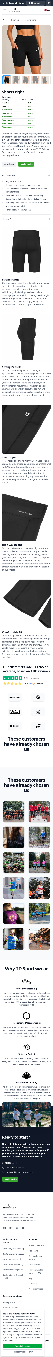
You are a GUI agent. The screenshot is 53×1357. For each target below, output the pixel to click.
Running (15, 20)
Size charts (33, 1251)
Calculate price (26, 164)
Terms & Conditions (11, 1307)
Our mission (34, 1283)
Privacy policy (9, 1302)
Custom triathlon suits (12, 1259)
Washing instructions (38, 1245)
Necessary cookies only (23, 1352)
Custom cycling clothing (13, 1248)
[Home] (3, 20)
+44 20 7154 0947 (15, 1167)
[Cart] (48, 3)
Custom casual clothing (13, 1264)
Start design (9, 164)
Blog (30, 1278)
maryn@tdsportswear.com (20, 1172)
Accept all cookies (22, 1346)
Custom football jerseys (13, 1269)
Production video (36, 1289)
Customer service (36, 1264)
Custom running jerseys (13, 1254)
